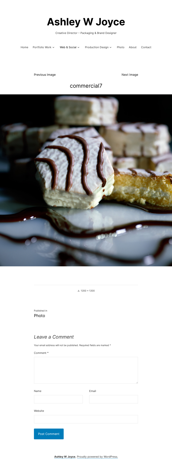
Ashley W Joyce (86, 22)
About (133, 47)
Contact (146, 47)
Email (92, 391)
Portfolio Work (42, 47)
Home (24, 47)
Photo (120, 47)
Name (37, 391)
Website (39, 410)
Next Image (130, 74)
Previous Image (45, 74)
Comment (41, 353)
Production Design (97, 47)
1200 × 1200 (88, 290)
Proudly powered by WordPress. (97, 456)
